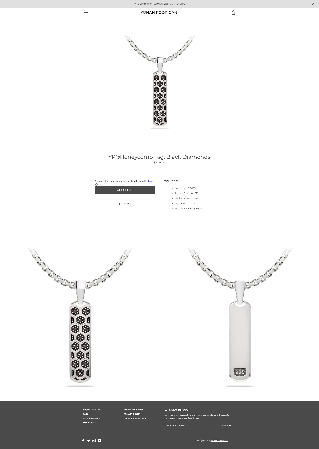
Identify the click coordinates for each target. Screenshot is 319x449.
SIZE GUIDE (89, 422)
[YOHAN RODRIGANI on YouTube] (99, 440)
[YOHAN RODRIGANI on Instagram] (94, 440)
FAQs (85, 414)
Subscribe (226, 425)
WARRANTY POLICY (134, 410)
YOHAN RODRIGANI (219, 441)
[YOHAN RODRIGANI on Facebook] (83, 440)
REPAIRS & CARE (91, 418)
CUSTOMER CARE (91, 410)
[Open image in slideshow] (159, 85)
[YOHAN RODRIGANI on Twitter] (88, 440)
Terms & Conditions (135, 418)
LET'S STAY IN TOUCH (177, 409)
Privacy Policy (132, 414)
